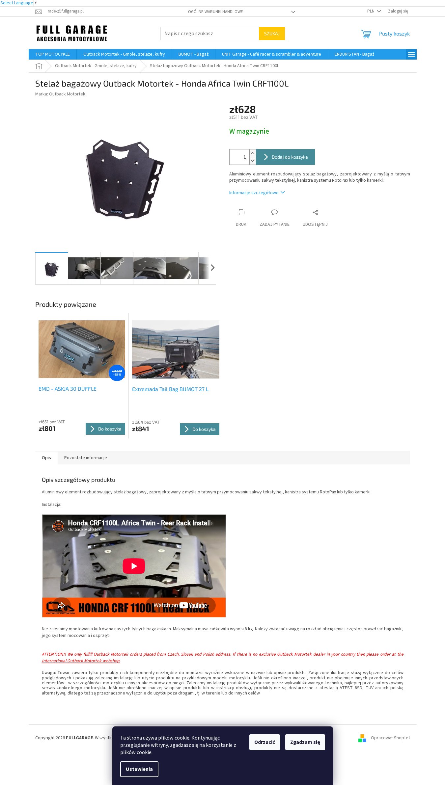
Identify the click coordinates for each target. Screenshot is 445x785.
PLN (371, 11)
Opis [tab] (46, 458)
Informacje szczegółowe (254, 193)
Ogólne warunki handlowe (215, 12)
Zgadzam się (305, 742)
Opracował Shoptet (390, 738)
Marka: (60, 94)
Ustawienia (139, 769)
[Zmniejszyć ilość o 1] (252, 161)
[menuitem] (52, 54)
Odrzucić (264, 742)
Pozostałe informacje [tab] (85, 458)
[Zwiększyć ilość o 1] (252, 153)
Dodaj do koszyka (290, 157)
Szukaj (272, 33)
